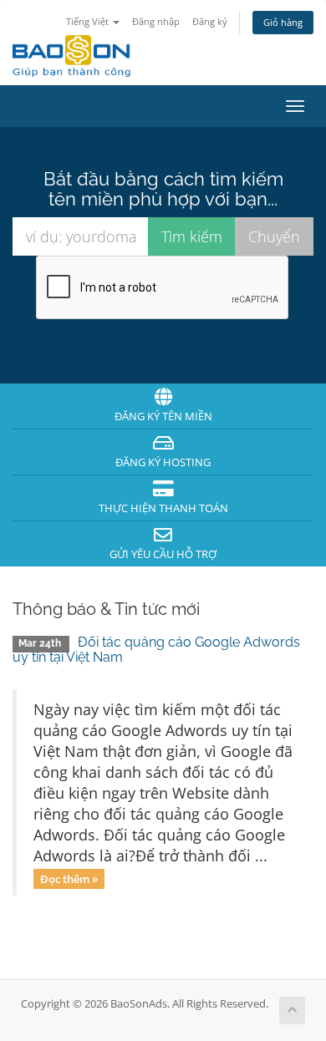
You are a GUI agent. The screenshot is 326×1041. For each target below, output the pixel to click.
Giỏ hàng (283, 22)
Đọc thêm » (69, 878)
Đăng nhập (156, 21)
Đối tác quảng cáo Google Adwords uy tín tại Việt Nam (156, 649)
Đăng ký (209, 21)
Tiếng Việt (88, 21)
